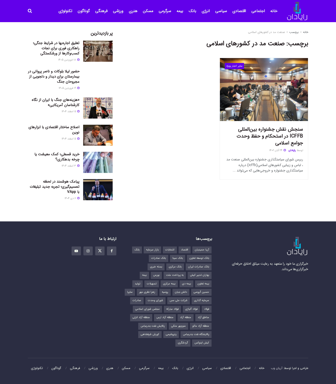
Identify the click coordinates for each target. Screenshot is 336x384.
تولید (137, 284)
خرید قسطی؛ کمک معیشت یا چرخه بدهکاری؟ (56, 156)
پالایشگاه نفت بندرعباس (196, 334)
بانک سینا (177, 258)
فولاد (206, 309)
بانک (192, 11)
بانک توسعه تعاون (199, 258)
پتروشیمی (171, 334)
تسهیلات (151, 284)
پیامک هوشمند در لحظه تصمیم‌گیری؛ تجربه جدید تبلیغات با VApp (54, 187)
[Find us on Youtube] (76, 250)
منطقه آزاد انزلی (141, 317)
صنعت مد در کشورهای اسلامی (266, 32)
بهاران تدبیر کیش (199, 275)
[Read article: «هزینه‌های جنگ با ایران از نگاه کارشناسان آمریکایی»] (98, 108)
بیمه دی (186, 284)
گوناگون (84, 11)
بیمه (180, 11)
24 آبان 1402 (276, 150)
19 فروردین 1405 (68, 88)
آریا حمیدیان (202, 250)
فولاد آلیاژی (191, 309)
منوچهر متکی (178, 326)
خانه (273, 11)
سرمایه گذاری (201, 300)
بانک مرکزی (175, 267)
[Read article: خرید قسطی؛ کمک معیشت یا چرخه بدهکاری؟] (98, 162)
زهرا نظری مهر (147, 292)
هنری (133, 11)
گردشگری (183, 343)
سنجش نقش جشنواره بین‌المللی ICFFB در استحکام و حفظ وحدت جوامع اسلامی (270, 136)
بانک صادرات (158, 258)
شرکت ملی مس (178, 300)
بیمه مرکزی (169, 284)
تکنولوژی (65, 11)
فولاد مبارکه (172, 309)
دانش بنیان (181, 292)
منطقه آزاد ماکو (200, 326)
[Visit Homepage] (297, 11)
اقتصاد (184, 250)
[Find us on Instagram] (88, 250)
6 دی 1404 (70, 198)
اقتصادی (239, 11)
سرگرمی (165, 11)
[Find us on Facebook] (111, 250)
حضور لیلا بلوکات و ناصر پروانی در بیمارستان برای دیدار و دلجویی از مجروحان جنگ (53, 76)
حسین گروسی (201, 292)
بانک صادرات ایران (198, 267)
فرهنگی (101, 11)
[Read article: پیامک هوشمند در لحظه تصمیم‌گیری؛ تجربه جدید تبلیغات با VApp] (98, 189)
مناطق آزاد (203, 317)
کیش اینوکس (202, 343)
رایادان (292, 150)
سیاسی (221, 11)
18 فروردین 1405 (67, 60)
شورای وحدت (155, 300)
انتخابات (169, 250)
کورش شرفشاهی (150, 334)
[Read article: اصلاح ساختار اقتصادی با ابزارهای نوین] (98, 135)
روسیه (165, 292)
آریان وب (276, 368)
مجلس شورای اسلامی (147, 309)
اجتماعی (258, 11)
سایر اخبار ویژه (235, 66)
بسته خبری (156, 267)
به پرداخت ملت (174, 275)
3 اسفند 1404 (69, 166)
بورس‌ (156, 275)
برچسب (294, 32)
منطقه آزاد (185, 317)
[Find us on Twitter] (100, 250)
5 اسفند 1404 (69, 111)
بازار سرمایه (152, 250)
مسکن (148, 11)
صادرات (137, 300)
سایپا (130, 292)
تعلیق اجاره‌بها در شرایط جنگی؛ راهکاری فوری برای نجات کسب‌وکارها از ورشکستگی (56, 48)
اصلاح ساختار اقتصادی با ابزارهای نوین (54, 129)
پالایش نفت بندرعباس (153, 326)
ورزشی (118, 11)
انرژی (206, 11)
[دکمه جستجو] (30, 11)
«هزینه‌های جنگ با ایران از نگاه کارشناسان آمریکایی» (55, 102)
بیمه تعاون (203, 284)
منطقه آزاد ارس (164, 317)
